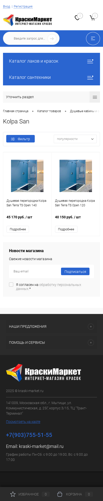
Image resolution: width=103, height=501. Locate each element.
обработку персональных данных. (48, 287)
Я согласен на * (48, 287)
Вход (6, 6)
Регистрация (23, 6)
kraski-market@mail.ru (41, 446)
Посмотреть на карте (23, 422)
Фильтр (24, 139)
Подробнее (18, 229)
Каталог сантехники (30, 77)
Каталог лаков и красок (33, 61)
